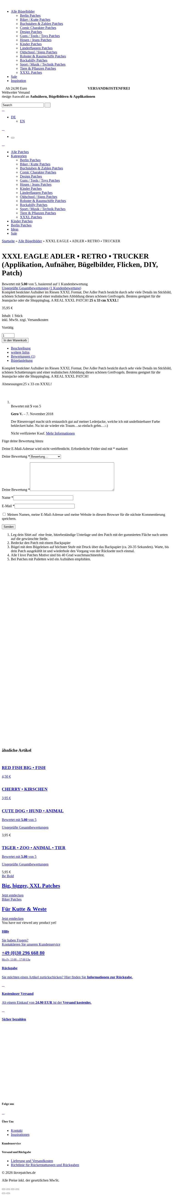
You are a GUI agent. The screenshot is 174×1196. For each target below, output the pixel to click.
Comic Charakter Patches (38, 28)
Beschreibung (21, 348)
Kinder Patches (31, 44)
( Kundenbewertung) (65, 288)
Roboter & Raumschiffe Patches (43, 56)
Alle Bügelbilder (23, 11)
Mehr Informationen (60, 433)
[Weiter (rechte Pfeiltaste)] (8, 1193)
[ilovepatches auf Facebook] (3, 1113)
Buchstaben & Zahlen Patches (41, 24)
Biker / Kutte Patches (35, 19)
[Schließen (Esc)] (3, 1189)
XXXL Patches (31, 72)
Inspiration (18, 81)
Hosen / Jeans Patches (35, 40)
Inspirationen (20, 1135)
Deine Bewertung (16, 456)
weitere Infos (20, 352)
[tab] (91, 348)
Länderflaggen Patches (36, 48)
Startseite (8, 241)
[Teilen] (8, 1189)
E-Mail (8, 506)
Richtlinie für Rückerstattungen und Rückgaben (45, 1165)
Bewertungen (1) (23, 356)
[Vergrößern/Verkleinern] (17, 1189)
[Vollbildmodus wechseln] (12, 1189)
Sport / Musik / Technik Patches (42, 64)
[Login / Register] (3, 109)
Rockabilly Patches (33, 60)
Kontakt (16, 1130)
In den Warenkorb (15, 340)
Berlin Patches (30, 15)
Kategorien (19, 156)
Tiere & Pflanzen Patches (38, 68)
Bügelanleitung (22, 360)
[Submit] (48, 105)
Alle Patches (20, 152)
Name (7, 497)
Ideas (14, 229)
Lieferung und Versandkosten (32, 1161)
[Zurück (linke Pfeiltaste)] (3, 1193)
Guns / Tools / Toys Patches (40, 36)
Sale (14, 76)
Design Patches (31, 32)
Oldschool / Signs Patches (38, 52)
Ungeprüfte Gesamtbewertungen (25, 288)
